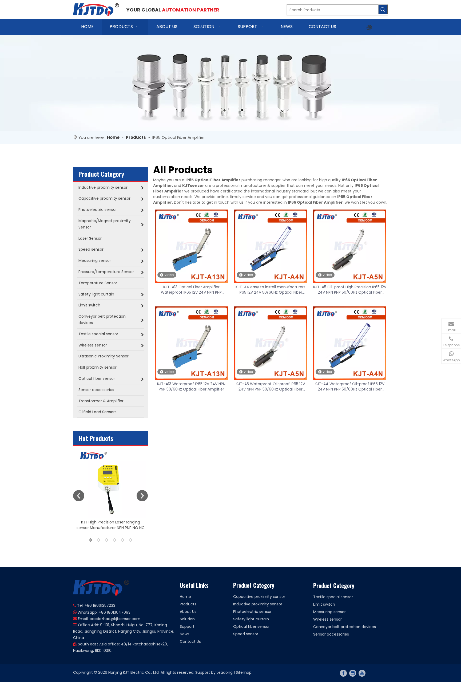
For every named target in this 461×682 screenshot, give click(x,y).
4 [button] (114, 540)
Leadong (225, 672)
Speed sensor (245, 634)
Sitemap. (244, 672)
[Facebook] (343, 673)
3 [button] (106, 540)
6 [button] (130, 540)
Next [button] (142, 495)
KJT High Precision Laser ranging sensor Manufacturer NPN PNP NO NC (111, 524)
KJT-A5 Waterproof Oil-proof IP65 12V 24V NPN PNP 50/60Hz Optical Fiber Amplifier (270, 386)
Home (185, 596)
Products (188, 604)
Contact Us (190, 641)
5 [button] (122, 540)
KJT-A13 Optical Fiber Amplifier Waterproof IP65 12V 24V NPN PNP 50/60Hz (191, 289)
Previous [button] (78, 495)
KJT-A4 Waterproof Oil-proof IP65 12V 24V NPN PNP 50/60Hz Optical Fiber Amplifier (349, 386)
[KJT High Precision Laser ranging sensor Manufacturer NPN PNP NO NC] (110, 482)
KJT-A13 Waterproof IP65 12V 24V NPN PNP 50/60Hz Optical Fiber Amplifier (191, 386)
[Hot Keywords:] (383, 9)
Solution (187, 619)
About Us (188, 611)
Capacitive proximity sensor (259, 596)
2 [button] (98, 540)
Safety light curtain (251, 619)
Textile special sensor (333, 597)
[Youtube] (362, 673)
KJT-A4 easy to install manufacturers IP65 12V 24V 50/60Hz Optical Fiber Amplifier (270, 289)
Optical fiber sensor (251, 626)
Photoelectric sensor (252, 611)
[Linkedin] (352, 673)
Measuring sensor (329, 611)
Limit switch (324, 604)
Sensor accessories (331, 634)
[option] (110, 488)
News (184, 634)
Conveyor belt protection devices (344, 626)
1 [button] (90, 540)
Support (187, 626)
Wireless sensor (327, 619)
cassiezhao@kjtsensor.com (115, 618)
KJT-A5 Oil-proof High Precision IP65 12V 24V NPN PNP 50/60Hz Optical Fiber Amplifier (349, 289)
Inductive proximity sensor (257, 604)
